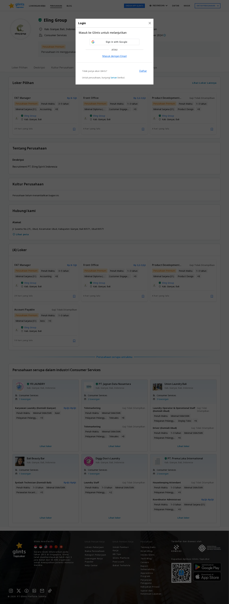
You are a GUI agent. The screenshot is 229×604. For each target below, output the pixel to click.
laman (114, 77)
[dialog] (114, 51)
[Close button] (150, 23)
